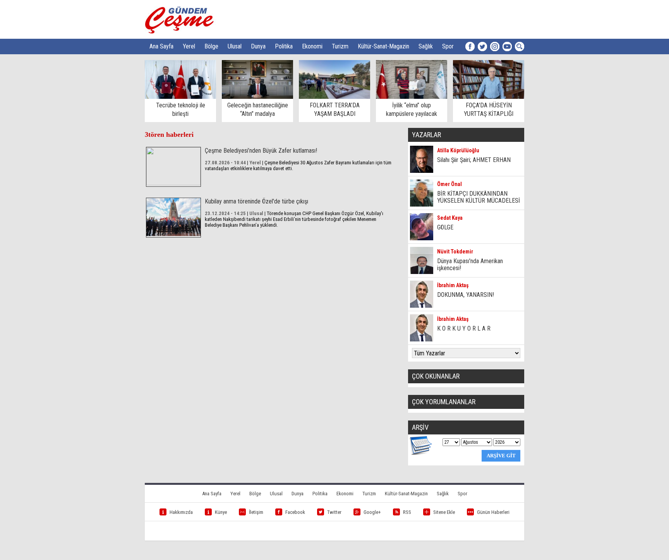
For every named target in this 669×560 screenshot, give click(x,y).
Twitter (334, 512)
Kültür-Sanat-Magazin (383, 46)
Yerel (189, 46)
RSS (407, 512)
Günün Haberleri (493, 512)
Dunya (258, 46)
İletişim (256, 512)
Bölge (211, 46)
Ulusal (235, 46)
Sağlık (426, 46)
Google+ (372, 512)
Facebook (295, 512)
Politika (284, 46)
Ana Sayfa (161, 46)
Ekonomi (312, 46)
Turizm (340, 46)
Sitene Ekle (444, 512)
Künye (221, 512)
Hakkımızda (181, 512)
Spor (448, 46)
